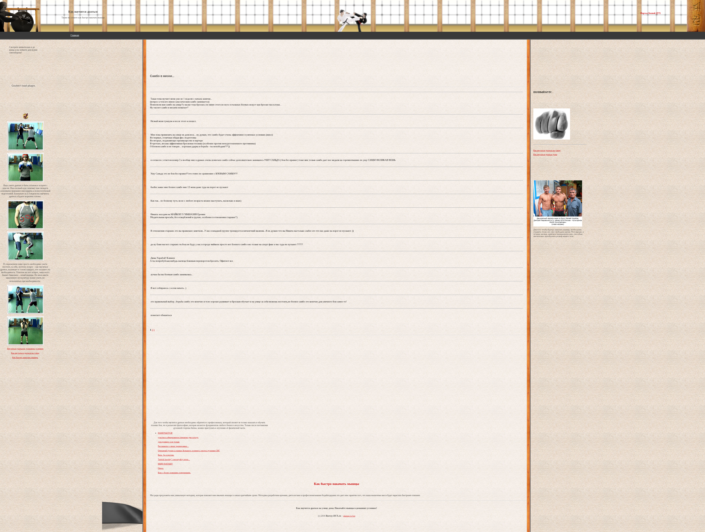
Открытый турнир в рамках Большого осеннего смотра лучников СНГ (189, 450)
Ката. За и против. (166, 455)
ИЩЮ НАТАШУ (165, 464)
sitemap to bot (349, 516)
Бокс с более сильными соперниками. (174, 472)
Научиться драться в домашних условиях (25, 349)
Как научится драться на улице (547, 150)
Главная (74, 35)
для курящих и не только (169, 442)
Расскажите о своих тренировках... (173, 446)
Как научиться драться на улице (25, 353)
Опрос (161, 468)
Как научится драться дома (545, 154)
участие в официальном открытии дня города (178, 437)
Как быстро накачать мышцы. (25, 357)
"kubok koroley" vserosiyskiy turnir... (174, 459)
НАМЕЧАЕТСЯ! (165, 433)
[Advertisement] (179, 51)
